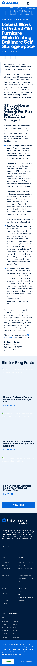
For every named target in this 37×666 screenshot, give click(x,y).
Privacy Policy (23, 654)
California (5, 621)
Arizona (15, 618)
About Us (5, 589)
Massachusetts (6, 627)
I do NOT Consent (24, 661)
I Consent (8, 661)
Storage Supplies (23, 572)
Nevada (4, 637)
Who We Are (6, 594)
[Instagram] (8, 547)
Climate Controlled (7, 572)
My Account (22, 589)
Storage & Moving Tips (25, 569)
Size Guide (21, 565)
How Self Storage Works (25, 562)
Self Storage (5, 562)
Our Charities (6, 597)
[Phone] (27, 3)
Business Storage (7, 565)
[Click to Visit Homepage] (10, 3)
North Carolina (6, 634)
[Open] (33, 3)
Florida (4, 624)
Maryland (16, 627)
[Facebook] (3, 547)
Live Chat (21, 600)
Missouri (15, 631)
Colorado (16, 621)
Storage (4, 557)
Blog (19, 591)
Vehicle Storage (6, 569)
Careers (4, 603)
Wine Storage (6, 575)
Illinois (15, 624)
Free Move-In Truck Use (25, 578)
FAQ (19, 582)
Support (20, 557)
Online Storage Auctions (25, 597)
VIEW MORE (18, 505)
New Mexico (17, 634)
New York (16, 637)
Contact (20, 594)
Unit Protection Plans (24, 575)
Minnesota (5, 631)
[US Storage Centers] (18, 522)
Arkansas (5, 618)
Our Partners (6, 600)
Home (4, 19)
